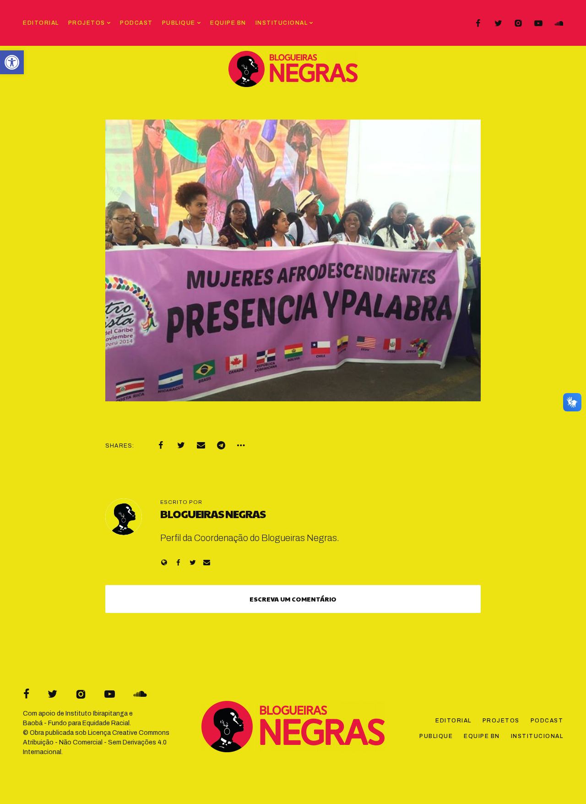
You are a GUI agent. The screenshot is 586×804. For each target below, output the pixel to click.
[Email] (201, 445)
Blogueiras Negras (213, 513)
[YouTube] (538, 23)
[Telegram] (221, 445)
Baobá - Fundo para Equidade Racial (76, 723)
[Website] (164, 562)
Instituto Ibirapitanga (96, 713)
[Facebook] (478, 23)
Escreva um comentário (293, 598)
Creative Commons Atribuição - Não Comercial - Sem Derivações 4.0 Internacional (96, 742)
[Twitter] (498, 23)
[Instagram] (518, 23)
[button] (12, 62)
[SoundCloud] (558, 23)
